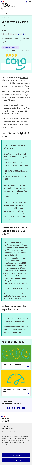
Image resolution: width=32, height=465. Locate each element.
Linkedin (18, 408)
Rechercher (26, 2)
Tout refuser (16, 455)
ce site (6, 196)
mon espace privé (12, 268)
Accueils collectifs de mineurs (10, 47)
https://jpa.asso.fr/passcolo (16, 288)
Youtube (23, 408)
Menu (30, 2)
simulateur (19, 298)
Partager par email (18, 34)
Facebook (13, 408)
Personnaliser (16, 450)
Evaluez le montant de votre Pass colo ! (15, 390)
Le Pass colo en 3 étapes (12, 364)
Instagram (8, 408)
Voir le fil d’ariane (5, 17)
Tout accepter (16, 460)
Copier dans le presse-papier (23, 34)
